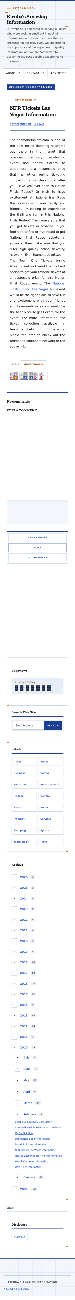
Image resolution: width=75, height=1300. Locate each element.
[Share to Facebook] (33, 376)
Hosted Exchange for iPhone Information (38, 1155)
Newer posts (38, 537)
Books (44, 761)
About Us (13, 73)
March (27, 1103)
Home (37, 547)
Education (20, 784)
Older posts (37, 557)
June (27, 1069)
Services (45, 818)
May (26, 1080)
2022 (24, 919)
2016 (24, 983)
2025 (24, 887)
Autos (18, 761)
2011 (24, 1037)
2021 (24, 930)
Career (44, 773)
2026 (24, 877)
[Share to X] (23, 376)
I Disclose (19, 1236)
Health (18, 807)
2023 (24, 909)
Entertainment (25, 100)
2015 (24, 994)
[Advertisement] (37, 618)
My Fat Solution (24, 1133)
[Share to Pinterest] (43, 376)
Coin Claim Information (28, 1166)
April (26, 1091)
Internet (19, 818)
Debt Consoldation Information (33, 1138)
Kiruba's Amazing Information (27, 19)
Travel (44, 841)
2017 (24, 973)
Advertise (59, 73)
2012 (24, 1026)
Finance (19, 795)
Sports (44, 830)
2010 (24, 1047)
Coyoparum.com (17, 1289)
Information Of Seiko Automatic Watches (38, 1127)
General (45, 795)
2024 (24, 898)
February (29, 1114)
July (26, 1057)
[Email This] (14, 376)
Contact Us (35, 73)
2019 (24, 951)
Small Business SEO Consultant (33, 1121)
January (29, 1177)
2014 (24, 1005)
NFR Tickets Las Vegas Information (35, 1150)
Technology (21, 841)
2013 (24, 1015)
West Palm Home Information (31, 1161)
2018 (24, 962)
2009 (24, 1189)
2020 (24, 941)
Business (19, 773)
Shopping (20, 830)
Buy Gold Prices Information (31, 1144)
